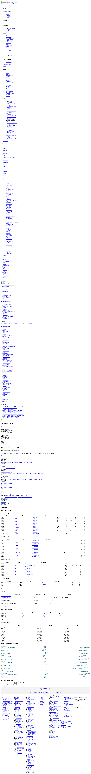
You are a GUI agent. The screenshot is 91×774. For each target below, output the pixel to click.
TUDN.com (8, 251)
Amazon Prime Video (10, 216)
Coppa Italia (8, 50)
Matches (5, 8)
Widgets (65, 699)
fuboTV (7, 201)
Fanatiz (7, 183)
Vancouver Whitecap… (12, 123)
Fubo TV (42, 698)
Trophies (2, 442)
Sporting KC (19, 753)
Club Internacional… (11, 103)
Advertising (66, 701)
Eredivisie (3, 466)
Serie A (7, 41)
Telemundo (8, 207)
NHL (71, 716)
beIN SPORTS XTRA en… (30, 740)
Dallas (17, 739)
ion (6, 236)
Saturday (8, 16)
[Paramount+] (20, 323)
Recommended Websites (67, 709)
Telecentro (8, 247)
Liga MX (8, 56)
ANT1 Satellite (9, 218)
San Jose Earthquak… (11, 125)
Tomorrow (8, 15)
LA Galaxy (9, 132)
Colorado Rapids (10, 129)
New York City (19, 721)
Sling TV (42, 697)
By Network (3, 456)
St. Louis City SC (10, 127)
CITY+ (7, 227)
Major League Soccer (10, 28)
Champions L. (6, 261)
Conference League (10, 38)
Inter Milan (8, 85)
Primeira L (5, 274)
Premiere (8, 243)
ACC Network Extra (10, 214)
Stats (2, 441)
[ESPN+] (30, 323)
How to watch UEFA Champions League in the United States (18, 497)
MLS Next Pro (9, 239)
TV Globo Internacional (8, 354)
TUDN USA (9, 202)
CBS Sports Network (10, 189)
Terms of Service (17, 685)
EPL (4, 268)
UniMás (19, 479)
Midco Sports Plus (10, 237)
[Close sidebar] (1, 420)
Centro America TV (10, 225)
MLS (4, 266)
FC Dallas (9, 126)
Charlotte (18, 720)
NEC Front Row (9, 241)
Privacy (65, 702)
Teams (4, 66)
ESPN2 (7, 190)
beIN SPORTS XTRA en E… (12, 222)
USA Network (9, 204)
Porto (7, 90)
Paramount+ (8, 199)
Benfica (7, 88)
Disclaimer (66, 703)
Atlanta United (20, 732)
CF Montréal (10, 118)
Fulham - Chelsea (57, 700)
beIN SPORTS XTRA (11, 220)
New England (19, 718)
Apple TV (8, 198)
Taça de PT (5, 277)
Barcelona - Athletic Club (53, 704)
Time (8, 283)
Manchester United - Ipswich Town (54, 716)
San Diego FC (10, 136)
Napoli (7, 87)
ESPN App (12, 468)
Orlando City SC (11, 113)
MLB (65, 717)
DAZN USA (9, 205)
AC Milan (8, 86)
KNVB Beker (4, 499)
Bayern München (9, 91)
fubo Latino (8, 234)
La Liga (7, 40)
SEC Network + (9, 246)
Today (7, 14)
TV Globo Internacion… (30, 724)
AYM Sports (8, 219)
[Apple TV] (14, 323)
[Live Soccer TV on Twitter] (55, 735)
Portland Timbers (10, 131)
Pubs (65, 707)
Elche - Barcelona (57, 698)
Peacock (7, 213)
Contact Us (66, 713)
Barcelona (8, 80)
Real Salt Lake (10, 130)
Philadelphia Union (11, 117)
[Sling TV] (8, 323)
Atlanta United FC (11, 119)
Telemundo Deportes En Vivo (18, 473)
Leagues (5, 22)
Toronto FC (9, 114)
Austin (18, 751)
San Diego (19, 750)
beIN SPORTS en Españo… (12, 200)
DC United (9, 112)
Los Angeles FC (10, 124)
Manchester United (10, 76)
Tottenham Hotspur (10, 77)
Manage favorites (5, 286)
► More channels (4, 401)
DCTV (7, 228)
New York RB (19, 722)
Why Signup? (21, 682)
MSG (7, 240)
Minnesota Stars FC (11, 134)
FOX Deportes (9, 211)
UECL (4, 264)
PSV (8, 429)
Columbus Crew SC (11, 115)
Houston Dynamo (10, 121)
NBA (65, 716)
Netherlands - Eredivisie (6, 596)
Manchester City (9, 75)
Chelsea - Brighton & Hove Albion (55, 711)
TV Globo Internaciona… (11, 208)
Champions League (10, 35)
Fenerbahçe (8, 94)
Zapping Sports (9, 253)
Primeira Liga (9, 45)
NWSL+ (8, 242)
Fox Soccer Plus (9, 191)
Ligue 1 (7, 44)
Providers (66, 705)
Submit (15, 682)
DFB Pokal (8, 49)
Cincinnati (18, 719)
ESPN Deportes (9, 193)
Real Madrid (8, 81)
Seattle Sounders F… (11, 135)
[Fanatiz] (25, 323)
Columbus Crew (20, 727)
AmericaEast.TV (9, 217)
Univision (8, 212)
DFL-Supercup (9, 46)
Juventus (8, 84)
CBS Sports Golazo (10, 224)
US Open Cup (9, 29)
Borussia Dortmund (10, 92)
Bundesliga (8, 43)
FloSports (8, 231)
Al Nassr (8, 96)
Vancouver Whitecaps (18, 735)
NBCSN (8, 206)
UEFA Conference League (29, 569)
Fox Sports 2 (8, 196)
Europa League (9, 37)
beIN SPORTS (9, 185)
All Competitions (7, 64)
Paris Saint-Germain (10, 93)
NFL (68, 716)
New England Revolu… (12, 106)
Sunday (7, 17)
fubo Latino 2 (9, 235)
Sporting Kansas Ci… (12, 138)
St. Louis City (19, 741)
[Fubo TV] (3, 323)
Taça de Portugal (9, 47)
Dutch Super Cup (4, 504)
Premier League (9, 39)
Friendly (44, 582)
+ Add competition (7, 304)
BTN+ (7, 223)
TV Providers (40, 695)
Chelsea (7, 73)
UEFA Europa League (8, 316)
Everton (7, 79)
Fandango (8, 230)
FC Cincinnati (10, 107)
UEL (4, 262)
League (3, 283)
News (4, 258)
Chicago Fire (9, 105)
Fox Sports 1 (8, 194)
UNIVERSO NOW (35, 473)
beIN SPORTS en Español (9, 346)
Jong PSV (17, 529)
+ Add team (5, 291)
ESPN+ (7, 195)
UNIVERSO (9, 210)
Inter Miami (18, 715)
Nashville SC (9, 102)
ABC (7, 184)
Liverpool (8, 74)
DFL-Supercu (6, 276)
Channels (5, 143)
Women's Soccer (67, 697)
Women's (5, 259)
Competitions (4, 301)
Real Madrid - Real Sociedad (54, 702)
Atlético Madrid (9, 82)
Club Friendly (9, 62)
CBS (7, 187)
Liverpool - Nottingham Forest (53, 709)
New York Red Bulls (11, 111)
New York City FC (11, 109)
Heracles (17, 527)
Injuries (2, 444)
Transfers (2, 443)
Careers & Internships (68, 704)
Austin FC (9, 137)
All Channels (6, 255)
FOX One (8, 233)
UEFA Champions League (9, 311)
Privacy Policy (9, 685)
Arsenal (7, 71)
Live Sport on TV (67, 715)
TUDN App (23, 479)
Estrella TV (8, 229)
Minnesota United (20, 747)
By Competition (9, 456)
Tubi (7, 249)
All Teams (5, 141)
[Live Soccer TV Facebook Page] (55, 732)
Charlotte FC (9, 108)
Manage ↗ (6, 288)
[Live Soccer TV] (4, 1)
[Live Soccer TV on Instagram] (55, 737)
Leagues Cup (9, 55)
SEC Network (9, 245)
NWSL (7, 30)
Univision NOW (36, 479)
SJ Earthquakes (19, 738)
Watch (2, 440)
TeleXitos (8, 248)
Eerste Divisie (36, 529)
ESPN (7, 188)
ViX (7, 252)
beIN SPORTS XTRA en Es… (10, 367)
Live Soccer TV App (68, 698)
